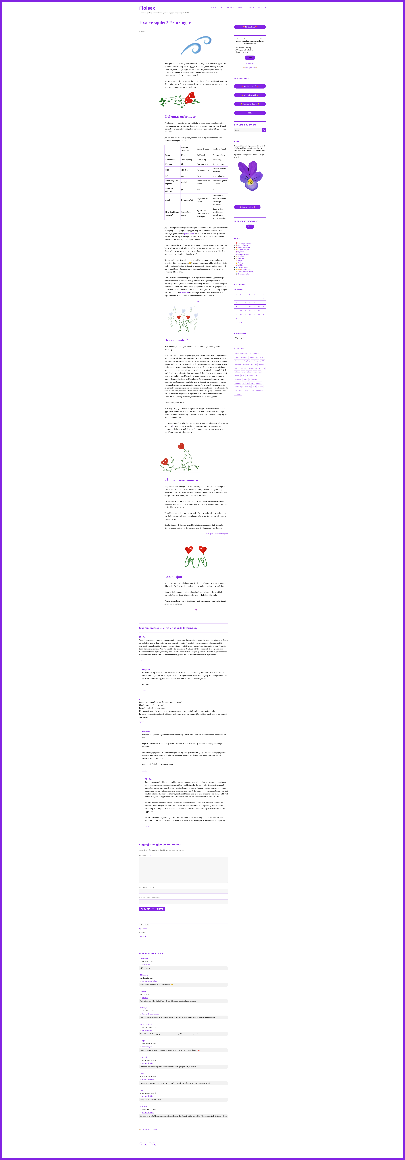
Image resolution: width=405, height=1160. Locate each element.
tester (246, 390)
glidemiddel (189, 233)
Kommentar (145, 855)
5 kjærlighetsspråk (241, 353)
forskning (255, 361)
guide (262, 361)
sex (244, 383)
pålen (245, 379)
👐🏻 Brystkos (240, 256)
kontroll (262, 368)
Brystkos (145, 997)
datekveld (259, 357)
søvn (240, 390)
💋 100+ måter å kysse (243, 243)
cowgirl (251, 357)
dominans (238, 361)
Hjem (213, 7)
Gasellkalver (146, 965)
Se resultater (250, 63)
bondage (244, 357)
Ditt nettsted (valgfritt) (150, 897)
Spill (250, 7)
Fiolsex (147, 8)
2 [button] (172, 426)
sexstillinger (239, 387)
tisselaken (184, 292)
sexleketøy (250, 383)
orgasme (238, 379)
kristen (237, 372)
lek (260, 372)
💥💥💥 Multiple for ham (244, 269)
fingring (247, 361)
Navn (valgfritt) (146, 887)
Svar (141, 661)
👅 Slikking (239, 265)
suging (260, 387)
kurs (243, 372)
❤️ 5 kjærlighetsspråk (243, 247)
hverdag (238, 364)
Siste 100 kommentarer (149, 1129)
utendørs (259, 390)
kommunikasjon (240, 368)
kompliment (252, 368)
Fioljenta (142, 32)
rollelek (254, 379)
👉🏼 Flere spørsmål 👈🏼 (250, 68)
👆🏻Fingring (239, 261)
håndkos (254, 364)
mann (237, 375)
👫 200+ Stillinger (242, 245)
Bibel (237, 357)
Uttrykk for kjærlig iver (245, 50)
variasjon (238, 394)
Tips (220, 7)
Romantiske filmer (148, 1063)
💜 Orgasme (240, 252)
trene (252, 390)
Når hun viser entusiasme (150, 1014)
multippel (250, 375)
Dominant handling (244, 48)
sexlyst (258, 383)
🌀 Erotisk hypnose (242, 267)
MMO (243, 375)
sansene (238, 383)
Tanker (240, 7)
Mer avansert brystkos (149, 981)
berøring (256, 353)
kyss (255, 372)
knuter (261, 364)
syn (236, 390)
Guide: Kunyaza (147, 1030)
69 (250, 353)
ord (257, 375)
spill (254, 387)
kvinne (249, 372)
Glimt (229, 7)
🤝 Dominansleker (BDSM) (245, 272)
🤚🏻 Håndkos (240, 258)
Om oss (260, 7)
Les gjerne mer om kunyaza (217, 534)
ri (249, 379)
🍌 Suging (239, 263)
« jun (240, 322)
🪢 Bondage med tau (242, 274)
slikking (248, 387)
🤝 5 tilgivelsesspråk (243, 250)
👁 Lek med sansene (242, 254)
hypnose (246, 364)
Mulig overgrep (242, 52)
